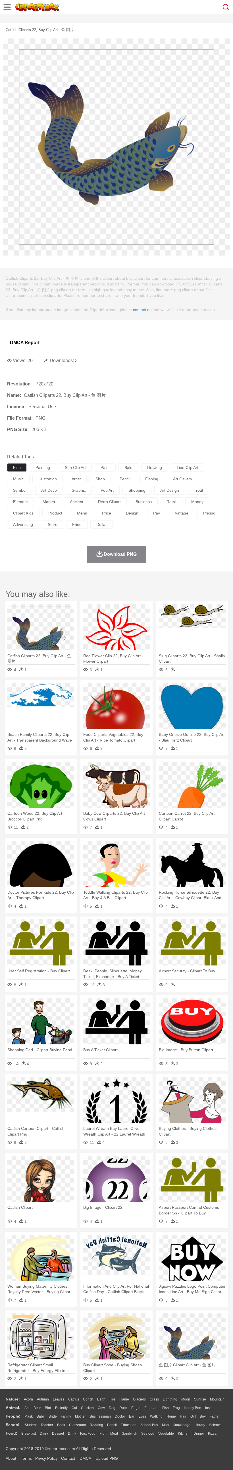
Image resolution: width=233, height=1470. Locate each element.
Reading (96, 1425)
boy (203, 1416)
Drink (72, 1434)
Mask (28, 1416)
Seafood (147, 1434)
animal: (13, 1407)
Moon (185, 1399)
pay (156, 513)
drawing (154, 467)
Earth (101, 1399)
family (66, 1416)
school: (13, 1424)
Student (31, 1425)
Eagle (135, 1408)
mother (80, 1416)
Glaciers (139, 1399)
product (55, 513)
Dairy (44, 1434)
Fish (165, 1408)
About (11, 1458)
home (171, 1416)
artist (76, 479)
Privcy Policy (46, 1458)
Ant (27, 1408)
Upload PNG (106, 1458)
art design (169, 490)
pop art (107, 490)
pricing (209, 513)
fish (17, 467)
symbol (19, 490)
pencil (125, 479)
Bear (37, 1408)
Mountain (217, 1399)
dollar (101, 524)
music (18, 479)
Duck (123, 1408)
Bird (48, 1408)
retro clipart (109, 501)
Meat (114, 1434)
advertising (23, 524)
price (106, 513)
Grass (154, 1399)
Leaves (58, 1399)
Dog (112, 1408)
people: (13, 1416)
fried (77, 524)
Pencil (112, 1425)
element (20, 501)
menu (82, 513)
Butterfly (61, 1408)
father (215, 1416)
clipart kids (23, 513)
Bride (53, 1416)
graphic (79, 490)
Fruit (102, 1434)
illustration (47, 479)
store (52, 524)
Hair (183, 1416)
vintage (181, 513)
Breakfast (28, 1434)
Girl (193, 1416)
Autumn (43, 1399)
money (197, 501)
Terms (26, 1458)
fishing (151, 479)
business (144, 501)
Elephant (151, 1408)
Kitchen (184, 1434)
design (132, 513)
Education (128, 1425)
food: (11, 1433)
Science (215, 1425)
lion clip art (187, 467)
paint (105, 467)
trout (198, 490)
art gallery (182, 479)
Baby (41, 1416)
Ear (131, 1416)
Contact (68, 1458)
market (49, 501)
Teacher (47, 1425)
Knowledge (181, 1425)
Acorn (28, 1399)
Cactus (73, 1399)
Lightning (170, 1399)
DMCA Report (24, 342)
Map (165, 1425)
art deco (49, 490)
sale (128, 467)
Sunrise (200, 1399)
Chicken (87, 1408)
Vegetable (166, 1434)
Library (199, 1425)
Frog (176, 1408)
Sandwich (129, 1434)
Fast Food (87, 1434)
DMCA (85, 1458)
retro (171, 501)
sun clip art (75, 467)
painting (43, 467)
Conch (88, 1399)
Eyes (142, 1416)
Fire (112, 1399)
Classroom (77, 1425)
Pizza (212, 1434)
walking (156, 1416)
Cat (74, 1408)
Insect (209, 1408)
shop (100, 479)
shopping (136, 490)
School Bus (149, 1425)
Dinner (199, 1434)
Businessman (100, 1416)
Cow (101, 1408)
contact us (142, 309)
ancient (76, 501)
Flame (124, 1399)
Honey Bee (192, 1408)
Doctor (120, 1416)
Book (61, 1425)
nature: (13, 1399)
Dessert (58, 1434)
